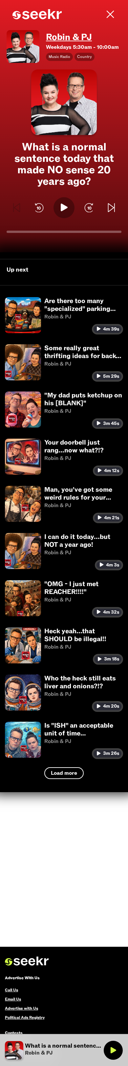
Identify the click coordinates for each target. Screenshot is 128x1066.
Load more (64, 773)
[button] (64, 315)
